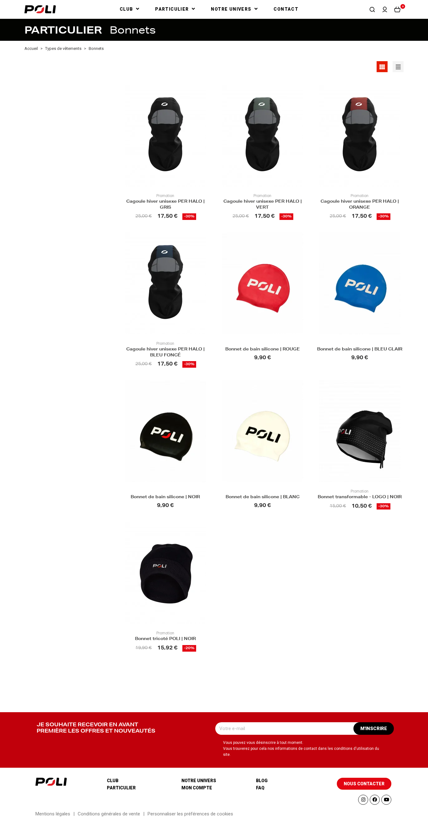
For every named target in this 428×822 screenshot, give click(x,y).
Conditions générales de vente (109, 814)
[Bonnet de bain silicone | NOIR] (165, 431)
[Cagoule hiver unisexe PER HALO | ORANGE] (359, 136)
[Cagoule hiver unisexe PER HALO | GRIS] (165, 136)
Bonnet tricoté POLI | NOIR (165, 639)
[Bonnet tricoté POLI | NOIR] (165, 573)
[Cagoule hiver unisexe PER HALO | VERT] (262, 136)
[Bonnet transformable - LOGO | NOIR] (359, 431)
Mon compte (196, 787)
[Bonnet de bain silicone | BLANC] (262, 431)
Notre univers (198, 780)
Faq (260, 787)
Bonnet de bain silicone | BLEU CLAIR (359, 350)
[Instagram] (363, 800)
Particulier (121, 787)
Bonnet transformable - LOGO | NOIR (360, 497)
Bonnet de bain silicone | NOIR (165, 497)
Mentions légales (52, 814)
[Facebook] (375, 800)
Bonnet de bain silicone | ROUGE (262, 350)
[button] (372, 9)
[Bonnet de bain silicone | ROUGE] (262, 283)
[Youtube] (386, 800)
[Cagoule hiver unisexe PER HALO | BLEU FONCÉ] (165, 283)
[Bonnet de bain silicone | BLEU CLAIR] (359, 283)
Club (112, 780)
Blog (262, 780)
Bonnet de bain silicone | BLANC (263, 497)
